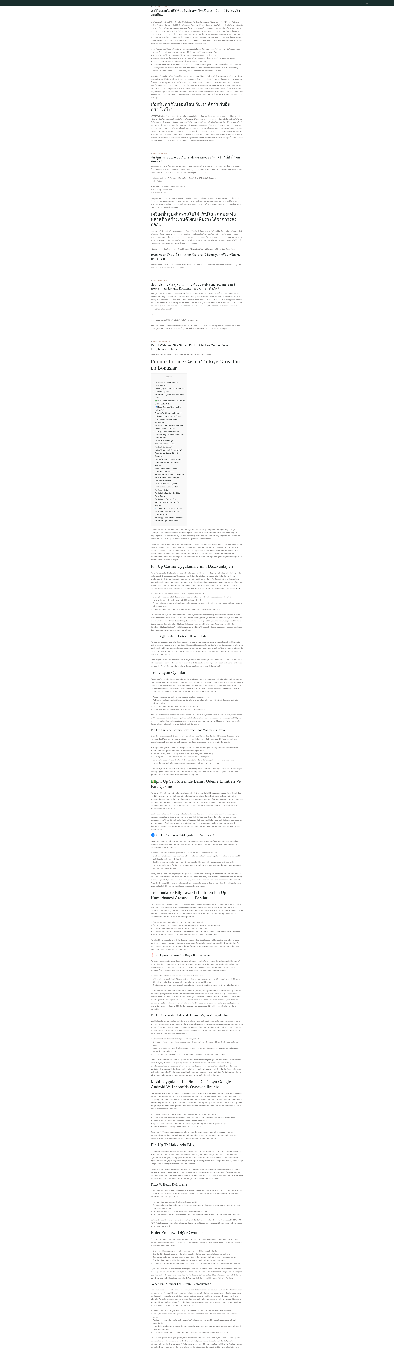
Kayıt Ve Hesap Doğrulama (165, 444)
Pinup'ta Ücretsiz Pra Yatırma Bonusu (168, 459)
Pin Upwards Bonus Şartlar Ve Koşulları (169, 474)
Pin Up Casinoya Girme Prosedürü (167, 520)
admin (154, 7)
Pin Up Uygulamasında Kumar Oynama (169, 517)
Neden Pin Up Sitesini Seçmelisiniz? (168, 450)
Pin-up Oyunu (160, 496)
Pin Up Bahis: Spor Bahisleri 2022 (167, 493)
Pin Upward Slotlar (161, 490)
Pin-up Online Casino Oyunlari (166, 484)
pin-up (238, 588)
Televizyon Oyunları (162, 391)
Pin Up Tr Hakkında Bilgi (164, 441)
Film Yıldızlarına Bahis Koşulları (166, 487)
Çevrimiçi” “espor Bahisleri (164, 471)
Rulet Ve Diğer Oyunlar (163, 447)
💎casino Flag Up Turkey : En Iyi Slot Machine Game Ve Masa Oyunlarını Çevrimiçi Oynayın (168, 511)
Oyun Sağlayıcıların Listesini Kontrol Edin (170, 388)
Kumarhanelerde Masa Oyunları (166, 468)
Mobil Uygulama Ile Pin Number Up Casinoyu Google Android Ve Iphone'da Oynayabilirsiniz (169, 434)
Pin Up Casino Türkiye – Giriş (165, 499)
